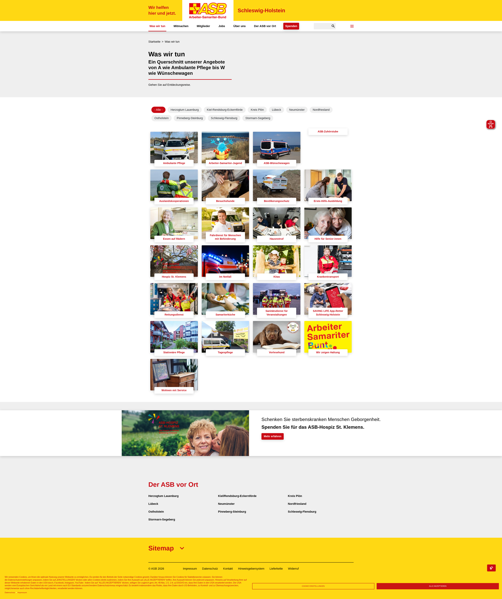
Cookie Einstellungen (313, 586)
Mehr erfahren (272, 436)
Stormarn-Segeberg (257, 118)
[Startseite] (207, 10)
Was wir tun (157, 26)
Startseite (154, 41)
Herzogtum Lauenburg (185, 109)
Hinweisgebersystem (251, 568)
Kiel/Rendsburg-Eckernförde (237, 496)
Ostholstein (161, 118)
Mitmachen (181, 26)
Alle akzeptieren (437, 586)
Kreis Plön (257, 109)
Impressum (22, 593)
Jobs (221, 26)
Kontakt (228, 568)
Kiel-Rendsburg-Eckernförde (225, 109)
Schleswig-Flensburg (224, 118)
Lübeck (276, 109)
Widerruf (293, 568)
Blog (491, 567)
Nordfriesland (321, 109)
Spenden (291, 26)
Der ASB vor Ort (265, 26)
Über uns (239, 26)
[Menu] (352, 26)
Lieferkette (276, 568)
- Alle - (158, 109)
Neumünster (297, 109)
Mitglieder (203, 26)
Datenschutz (10, 593)
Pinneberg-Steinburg (190, 118)
